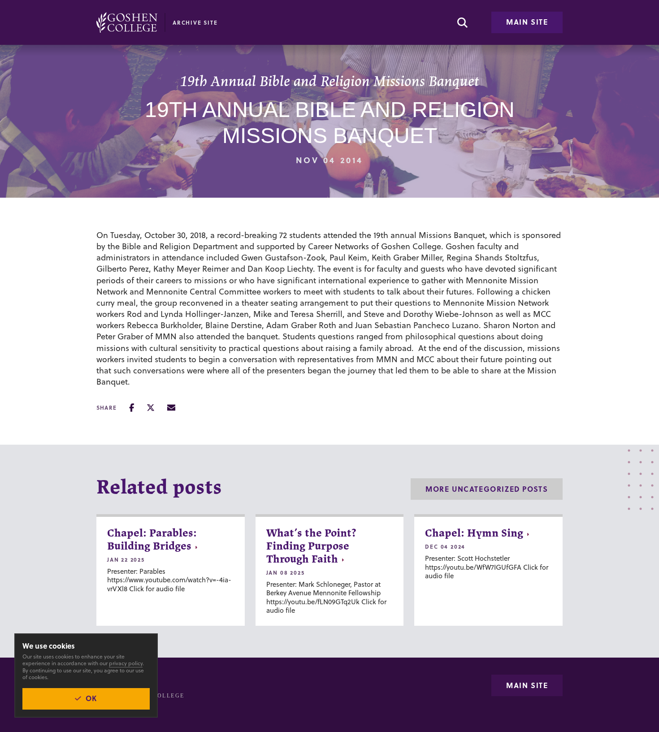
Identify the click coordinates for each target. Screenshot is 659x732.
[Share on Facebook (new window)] (131, 407)
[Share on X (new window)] (151, 407)
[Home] (126, 22)
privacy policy (126, 663)
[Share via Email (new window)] (171, 407)
